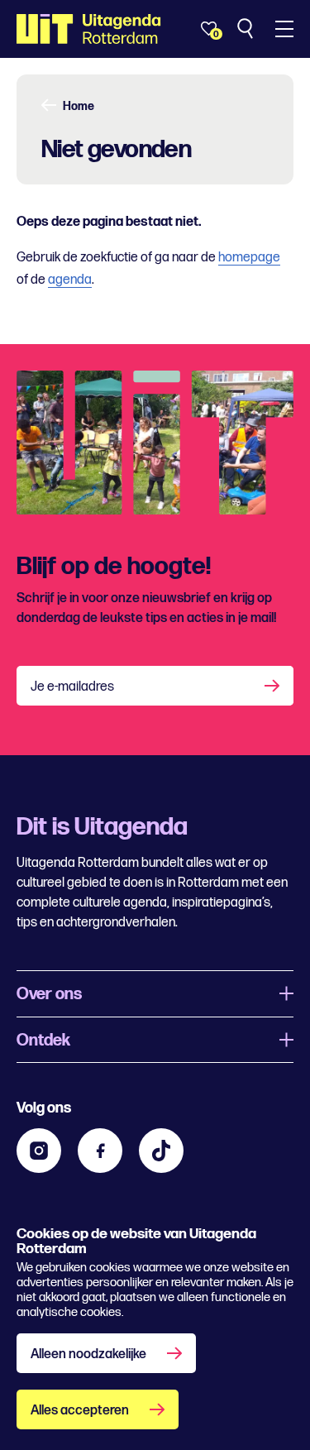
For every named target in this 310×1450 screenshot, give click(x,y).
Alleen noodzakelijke (88, 1354)
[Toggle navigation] (284, 29)
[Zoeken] (247, 29)
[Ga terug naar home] (89, 29)
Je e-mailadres (72, 687)
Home (78, 106)
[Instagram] (39, 1150)
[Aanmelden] (273, 686)
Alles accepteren (80, 1411)
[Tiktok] (161, 1150)
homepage (249, 258)
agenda (70, 280)
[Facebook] (100, 1150)
